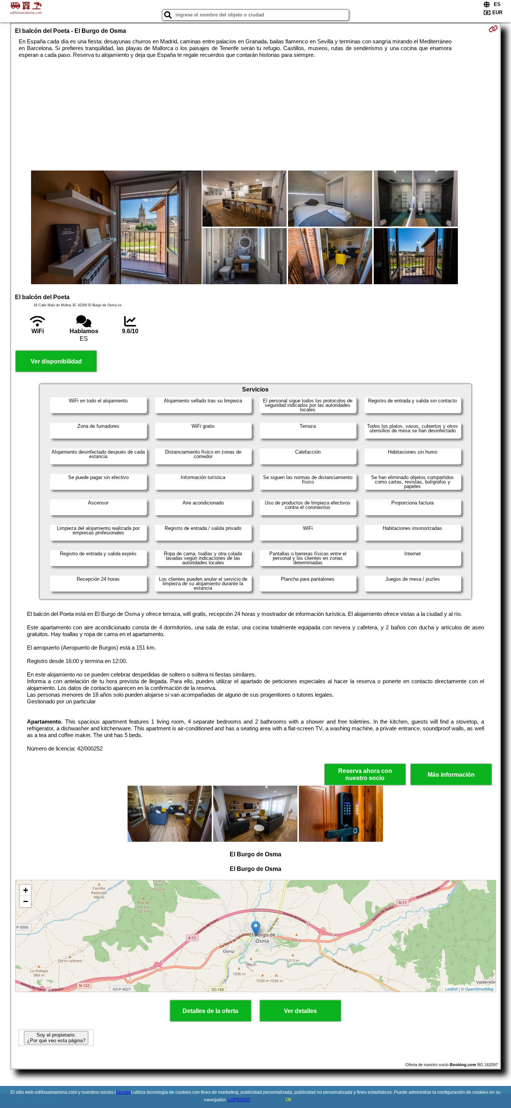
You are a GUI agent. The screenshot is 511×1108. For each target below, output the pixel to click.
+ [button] (25, 890)
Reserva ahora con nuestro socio (365, 774)
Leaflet (451, 989)
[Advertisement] (255, 114)
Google (123, 1092)
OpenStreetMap (479, 989)
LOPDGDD (239, 1099)
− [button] (25, 901)
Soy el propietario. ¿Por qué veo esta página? (56, 1037)
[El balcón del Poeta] (116, 228)
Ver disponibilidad (56, 361)
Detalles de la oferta (210, 1011)
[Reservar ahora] (493, 28)
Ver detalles (300, 1011)
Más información (451, 774)
